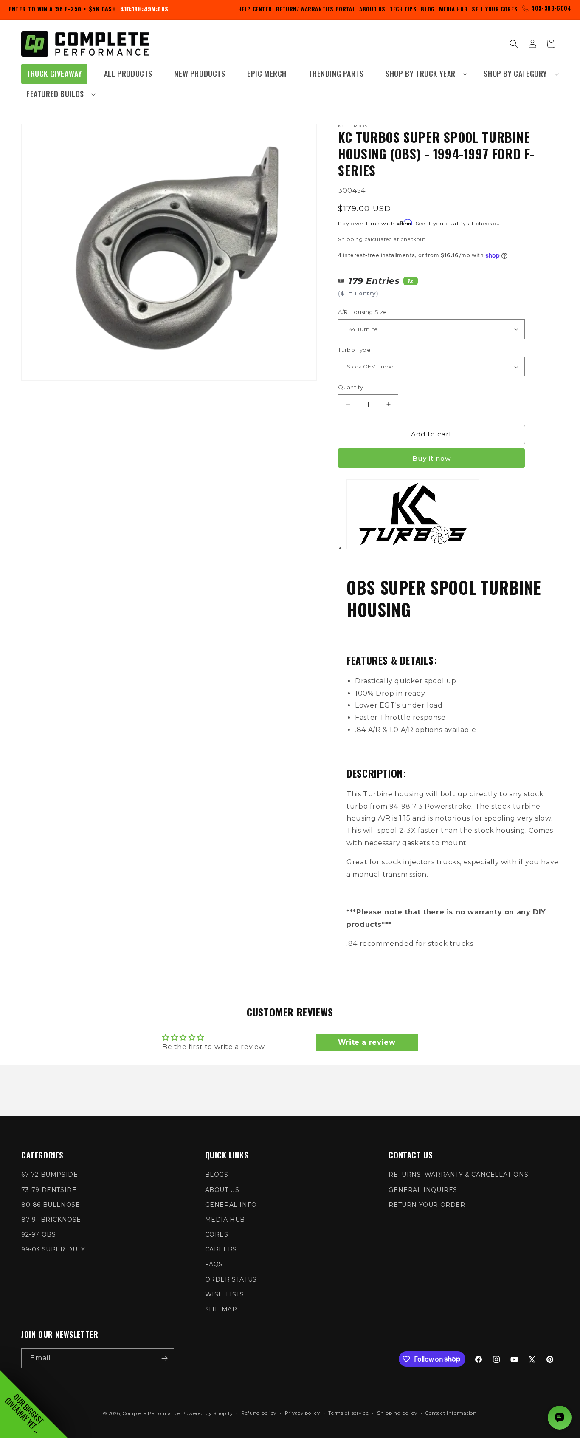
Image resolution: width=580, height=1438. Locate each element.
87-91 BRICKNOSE (51, 1219)
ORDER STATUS (231, 1279)
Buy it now (431, 458)
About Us (372, 9)
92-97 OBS (38, 1234)
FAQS (214, 1264)
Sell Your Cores (495, 9)
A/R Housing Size (362, 312)
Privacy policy (302, 1413)
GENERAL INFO (231, 1205)
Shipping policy (397, 1413)
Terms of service (348, 1413)
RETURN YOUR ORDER (427, 1205)
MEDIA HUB (225, 1219)
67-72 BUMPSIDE (49, 1174)
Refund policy (258, 1413)
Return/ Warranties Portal (315, 9)
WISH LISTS (224, 1294)
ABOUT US (222, 1190)
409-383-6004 (551, 8)
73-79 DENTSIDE (48, 1190)
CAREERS (221, 1249)
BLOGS (216, 1174)
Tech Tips (403, 9)
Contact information (450, 1413)
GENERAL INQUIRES (423, 1190)
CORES (216, 1234)
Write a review (366, 1042)
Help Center (255, 9)
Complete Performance (151, 1413)
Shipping (350, 239)
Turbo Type (354, 349)
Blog (427, 9)
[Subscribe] (164, 1358)
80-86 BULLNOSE (50, 1205)
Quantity (350, 387)
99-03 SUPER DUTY (53, 1249)
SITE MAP (221, 1309)
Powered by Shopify (207, 1413)
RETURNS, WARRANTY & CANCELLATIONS (458, 1174)
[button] (423, 74)
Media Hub (453, 9)
